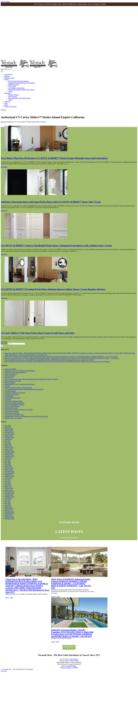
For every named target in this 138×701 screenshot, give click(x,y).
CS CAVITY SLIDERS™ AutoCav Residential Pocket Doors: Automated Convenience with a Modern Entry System (56, 245)
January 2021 (8, 515)
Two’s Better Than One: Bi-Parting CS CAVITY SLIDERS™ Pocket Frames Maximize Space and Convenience (54, 158)
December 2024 (9, 451)
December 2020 (9, 517)
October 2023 (9, 474)
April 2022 (8, 505)
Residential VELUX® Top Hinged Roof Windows (20, 384)
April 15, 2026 (55, 596)
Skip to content (5, 1)
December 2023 (9, 471)
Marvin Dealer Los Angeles (13, 381)
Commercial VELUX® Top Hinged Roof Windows (20, 370)
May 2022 (8, 503)
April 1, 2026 (55, 642)
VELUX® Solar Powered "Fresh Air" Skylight (19, 409)
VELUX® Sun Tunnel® (12, 413)
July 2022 (7, 500)
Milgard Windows (10, 382)
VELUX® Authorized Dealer (13, 401)
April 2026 (8, 427)
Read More (4, 167)
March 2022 (8, 507)
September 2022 (9, 496)
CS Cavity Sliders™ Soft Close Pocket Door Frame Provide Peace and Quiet (37, 333)
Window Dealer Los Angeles (13, 418)
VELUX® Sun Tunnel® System (14, 414)
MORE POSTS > (69, 646)
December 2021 (9, 512)
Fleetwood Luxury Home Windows (15, 372)
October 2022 (9, 495)
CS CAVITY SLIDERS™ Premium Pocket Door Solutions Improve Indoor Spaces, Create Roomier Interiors (53, 289)
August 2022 (8, 498)
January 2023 (8, 490)
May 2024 (8, 463)
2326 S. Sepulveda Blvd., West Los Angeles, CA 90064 (69, 666)
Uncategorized (9, 396)
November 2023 (9, 473)
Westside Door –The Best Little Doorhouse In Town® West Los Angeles (26, 416)
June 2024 (8, 461)
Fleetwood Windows (11, 374)
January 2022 (8, 510)
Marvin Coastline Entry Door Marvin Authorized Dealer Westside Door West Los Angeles (31, 379)
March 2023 (8, 486)
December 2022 (9, 491)
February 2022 (9, 508)
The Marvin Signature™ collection (15, 392)
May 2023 (8, 483)
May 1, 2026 (9, 597)
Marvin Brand (9, 377)
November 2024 (9, 452)
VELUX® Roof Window (12, 406)
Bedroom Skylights (10, 369)
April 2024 (8, 464)
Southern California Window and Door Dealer (18, 387)
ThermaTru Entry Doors (12, 394)
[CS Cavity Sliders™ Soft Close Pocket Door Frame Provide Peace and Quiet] (36, 325)
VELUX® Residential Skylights (14, 404)
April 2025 (8, 444)
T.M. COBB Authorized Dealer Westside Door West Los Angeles (24, 389)
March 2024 (8, 466)
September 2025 (9, 437)
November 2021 (9, 513)
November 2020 (9, 518)
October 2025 (9, 435)
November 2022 (9, 493)
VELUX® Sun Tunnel (11, 411)
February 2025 (9, 447)
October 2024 (9, 454)
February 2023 (9, 488)
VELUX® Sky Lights (11, 408)
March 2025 (8, 446)
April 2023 (8, 485)
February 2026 (9, 429)
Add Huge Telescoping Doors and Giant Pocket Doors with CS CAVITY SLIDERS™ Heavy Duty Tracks (51, 202)
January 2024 (8, 469)
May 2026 (8, 425)
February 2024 (9, 468)
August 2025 (8, 439)
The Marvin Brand (10, 391)
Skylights (7, 386)
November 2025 (9, 434)
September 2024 (9, 456)
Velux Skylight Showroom (12, 398)
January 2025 (8, 449)
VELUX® (8, 399)
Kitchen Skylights (10, 376)
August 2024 (8, 457)
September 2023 (9, 476)
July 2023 (7, 479)
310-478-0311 (74, 659)
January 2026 (8, 430)
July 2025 (7, 441)
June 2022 (8, 501)
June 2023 (8, 481)
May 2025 (8, 442)
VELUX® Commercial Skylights (14, 403)
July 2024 (7, 459)
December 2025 (9, 432)
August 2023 (8, 478)
